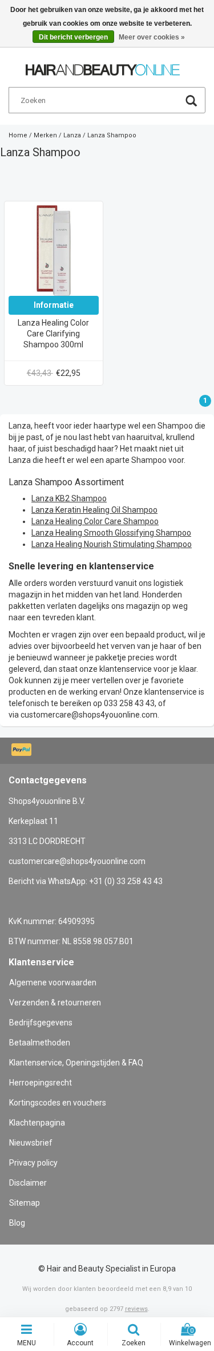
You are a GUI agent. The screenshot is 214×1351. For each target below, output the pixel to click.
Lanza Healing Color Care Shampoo (95, 521)
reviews (136, 1309)
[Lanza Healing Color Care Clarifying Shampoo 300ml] (54, 250)
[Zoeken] (191, 102)
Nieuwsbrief (31, 1142)
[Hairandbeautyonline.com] (103, 64)
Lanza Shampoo (111, 135)
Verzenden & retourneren (55, 1002)
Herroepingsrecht (40, 1082)
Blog (17, 1222)
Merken (45, 135)
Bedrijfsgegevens (40, 1022)
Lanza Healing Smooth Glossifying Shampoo (111, 532)
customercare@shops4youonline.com (89, 714)
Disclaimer (28, 1182)
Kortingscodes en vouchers (57, 1102)
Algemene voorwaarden (52, 982)
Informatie (54, 305)
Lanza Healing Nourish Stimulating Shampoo (111, 544)
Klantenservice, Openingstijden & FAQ (76, 1062)
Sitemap (24, 1202)
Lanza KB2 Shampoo (69, 498)
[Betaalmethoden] (22, 750)
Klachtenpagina (37, 1122)
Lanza (72, 135)
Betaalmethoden (39, 1042)
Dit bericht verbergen (73, 37)
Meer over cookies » (152, 37)
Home (18, 135)
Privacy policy (33, 1162)
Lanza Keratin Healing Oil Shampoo (94, 509)
